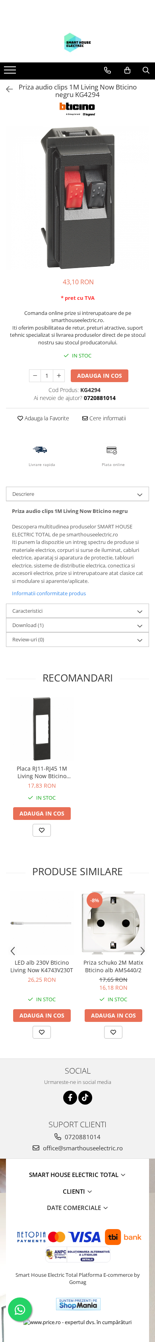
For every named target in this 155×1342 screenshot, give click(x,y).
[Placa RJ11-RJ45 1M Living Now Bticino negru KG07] (42, 729)
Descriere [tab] (23, 493)
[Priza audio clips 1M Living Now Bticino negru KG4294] (77, 198)
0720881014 (82, 1137)
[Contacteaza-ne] (107, 70)
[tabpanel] (77, 198)
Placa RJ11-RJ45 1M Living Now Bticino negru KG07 (42, 772)
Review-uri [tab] (28, 639)
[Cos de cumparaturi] (127, 70)
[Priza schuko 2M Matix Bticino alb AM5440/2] (113, 923)
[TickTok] (85, 1098)
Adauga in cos (99, 375)
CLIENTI (75, 1191)
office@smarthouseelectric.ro (82, 1148)
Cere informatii (107, 418)
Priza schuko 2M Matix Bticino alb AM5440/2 (113, 966)
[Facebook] (70, 1098)
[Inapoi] (6, 89)
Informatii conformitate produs (49, 593)
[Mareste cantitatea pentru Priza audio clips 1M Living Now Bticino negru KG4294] (59, 375)
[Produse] (11, 72)
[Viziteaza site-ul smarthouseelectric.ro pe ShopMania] (78, 1304)
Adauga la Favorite (46, 418)
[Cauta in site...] (146, 70)
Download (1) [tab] (28, 625)
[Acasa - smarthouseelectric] (77, 42)
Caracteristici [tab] (27, 610)
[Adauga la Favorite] (42, 830)
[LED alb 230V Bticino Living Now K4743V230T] (42, 923)
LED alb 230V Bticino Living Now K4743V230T (41, 966)
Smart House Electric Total (74, 1175)
